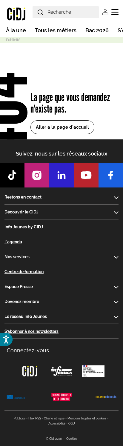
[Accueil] (16, 14)
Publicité (19, 418)
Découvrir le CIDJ (21, 212)
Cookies (71, 438)
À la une (16, 30)
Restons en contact (22, 197)
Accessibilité (56, 423)
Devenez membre (21, 301)
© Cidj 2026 (54, 438)
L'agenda (13, 241)
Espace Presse (18, 286)
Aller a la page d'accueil (62, 127)
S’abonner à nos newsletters (31, 331)
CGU (71, 423)
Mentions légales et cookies (86, 418)
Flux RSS (34, 418)
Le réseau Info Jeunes (25, 316)
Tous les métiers (55, 30)
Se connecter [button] (105, 12)
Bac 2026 (97, 30)
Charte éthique (54, 418)
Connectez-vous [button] (28, 350)
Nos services (17, 256)
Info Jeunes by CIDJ (23, 226)
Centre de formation (24, 271)
